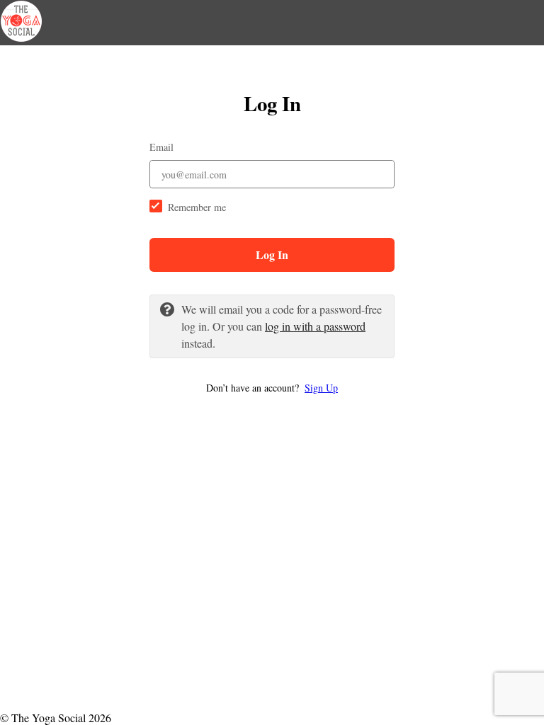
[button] (272, 387)
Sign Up (321, 387)
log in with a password (315, 326)
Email (161, 147)
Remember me (197, 207)
